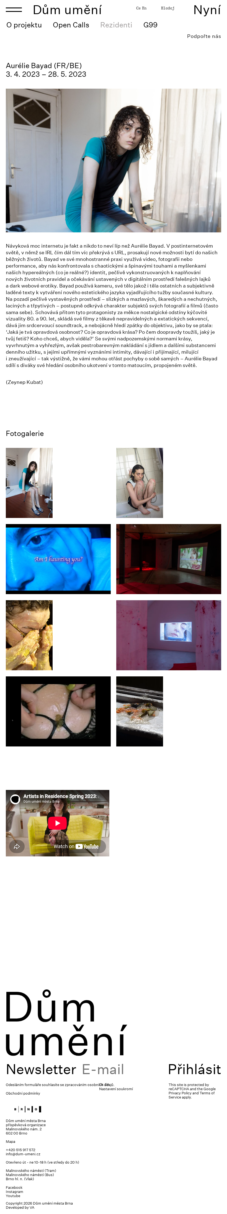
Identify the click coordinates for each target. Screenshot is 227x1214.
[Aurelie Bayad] (168, 483)
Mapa (10, 1141)
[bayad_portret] (58, 483)
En (144, 8)
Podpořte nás (204, 36)
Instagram (14, 1191)
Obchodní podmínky (23, 1093)
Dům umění (67, 9)
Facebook (14, 1187)
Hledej (167, 8)
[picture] (58, 635)
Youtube (13, 1196)
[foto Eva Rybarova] (168, 635)
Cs (138, 8)
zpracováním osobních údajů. (90, 1084)
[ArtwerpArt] (168, 559)
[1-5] (58, 559)
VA (32, 1207)
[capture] (58, 711)
